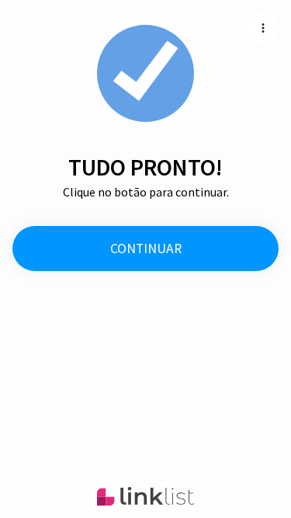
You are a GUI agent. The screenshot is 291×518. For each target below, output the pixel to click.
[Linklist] (145, 496)
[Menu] (263, 27)
